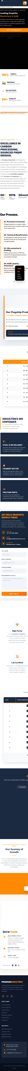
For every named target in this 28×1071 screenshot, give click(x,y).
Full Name (5, 551)
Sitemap (14, 1068)
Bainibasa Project (6, 1034)
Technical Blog (6, 1005)
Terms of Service (6, 1007)
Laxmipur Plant (6, 1031)
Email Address (6, 559)
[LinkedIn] (12, 965)
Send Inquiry (14, 593)
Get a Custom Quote (14, 30)
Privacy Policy (5, 1017)
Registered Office (6, 1036)
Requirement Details (9, 575)
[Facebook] (15, 965)
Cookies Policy (5, 1010)
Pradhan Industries (6, 7)
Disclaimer (4, 1012)
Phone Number (6, 567)
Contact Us (5, 1020)
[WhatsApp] (18, 965)
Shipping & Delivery (7, 1015)
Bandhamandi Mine (7, 1029)
